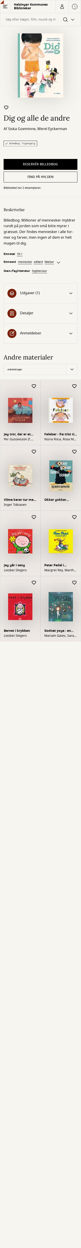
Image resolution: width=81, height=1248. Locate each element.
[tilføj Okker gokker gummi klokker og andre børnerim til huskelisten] (74, 452)
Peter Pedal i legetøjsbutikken (57, 566)
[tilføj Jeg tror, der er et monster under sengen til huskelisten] (34, 386)
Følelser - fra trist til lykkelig (59, 435)
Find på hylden (40, 177)
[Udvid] (58, 262)
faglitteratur (39, 271)
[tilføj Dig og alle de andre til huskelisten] (6, 107)
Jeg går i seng (14, 565)
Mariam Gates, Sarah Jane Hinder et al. (60, 636)
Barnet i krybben (17, 630)
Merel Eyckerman (52, 129)
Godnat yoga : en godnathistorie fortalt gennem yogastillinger (59, 631)
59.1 (19, 254)
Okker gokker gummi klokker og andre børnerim (59, 500)
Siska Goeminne (22, 129)
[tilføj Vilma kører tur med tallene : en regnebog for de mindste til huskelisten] (34, 452)
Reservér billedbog (40, 164)
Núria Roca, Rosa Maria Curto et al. (60, 439)
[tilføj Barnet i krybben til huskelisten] (34, 583)
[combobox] (40, 19)
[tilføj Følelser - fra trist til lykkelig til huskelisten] (74, 386)
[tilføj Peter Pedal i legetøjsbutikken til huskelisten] (74, 517)
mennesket (25, 262)
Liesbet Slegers (15, 570)
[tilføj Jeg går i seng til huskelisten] (34, 517)
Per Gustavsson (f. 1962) (17, 439)
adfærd (38, 262)
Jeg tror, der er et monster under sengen (17, 435)
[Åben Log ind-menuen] (62, 6)
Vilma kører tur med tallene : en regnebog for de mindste (20, 500)
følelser (49, 262)
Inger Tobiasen (15, 505)
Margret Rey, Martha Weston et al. (60, 570)
